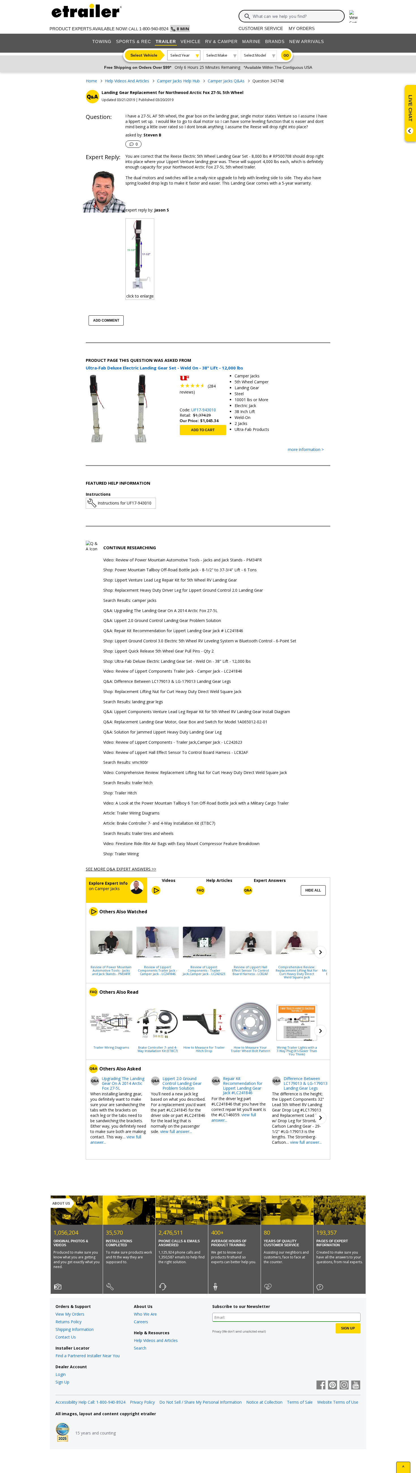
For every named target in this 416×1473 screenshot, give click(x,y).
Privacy (216, 1331)
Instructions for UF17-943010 (124, 503)
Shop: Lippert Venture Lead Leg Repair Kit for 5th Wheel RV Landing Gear (170, 580)
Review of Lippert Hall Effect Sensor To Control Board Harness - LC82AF (250, 970)
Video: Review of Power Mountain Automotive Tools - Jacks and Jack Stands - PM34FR (182, 560)
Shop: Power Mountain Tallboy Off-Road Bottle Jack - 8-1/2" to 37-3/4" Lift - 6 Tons (180, 570)
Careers (141, 1321)
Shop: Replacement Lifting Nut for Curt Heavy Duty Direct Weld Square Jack (172, 691)
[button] (320, 952)
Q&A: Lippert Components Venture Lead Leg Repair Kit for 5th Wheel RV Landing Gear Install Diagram (196, 711)
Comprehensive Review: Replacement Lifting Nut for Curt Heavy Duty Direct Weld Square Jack (297, 972)
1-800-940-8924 (153, 28)
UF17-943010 (203, 409)
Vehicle (191, 41)
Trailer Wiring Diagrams (111, 1047)
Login (60, 1374)
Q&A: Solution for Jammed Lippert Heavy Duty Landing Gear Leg (162, 732)
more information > (306, 449)
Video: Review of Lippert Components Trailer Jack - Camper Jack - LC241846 (172, 671)
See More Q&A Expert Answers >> (121, 869)
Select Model (255, 55)
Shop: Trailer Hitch (120, 793)
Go (286, 55)
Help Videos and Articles (156, 1340)
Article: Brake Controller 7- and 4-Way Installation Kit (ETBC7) (159, 823)
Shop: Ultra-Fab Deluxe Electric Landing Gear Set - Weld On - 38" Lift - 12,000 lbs (177, 661)
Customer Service (261, 28)
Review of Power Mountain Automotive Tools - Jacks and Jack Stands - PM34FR (111, 970)
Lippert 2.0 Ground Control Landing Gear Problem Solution (181, 1083)
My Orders (302, 28)
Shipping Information (74, 1329)
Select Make (216, 55)
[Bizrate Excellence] (62, 1433)
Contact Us (65, 1337)
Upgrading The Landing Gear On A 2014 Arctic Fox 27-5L (123, 1083)
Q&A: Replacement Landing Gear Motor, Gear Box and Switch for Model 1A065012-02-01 (185, 722)
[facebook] (321, 1385)
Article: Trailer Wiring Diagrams (131, 813)
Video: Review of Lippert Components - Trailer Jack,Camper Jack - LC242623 (172, 742)
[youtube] (356, 1385)
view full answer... (176, 1131)
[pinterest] (332, 1385)
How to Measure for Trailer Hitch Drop (204, 1049)
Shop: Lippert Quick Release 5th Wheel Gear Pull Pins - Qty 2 (158, 651)
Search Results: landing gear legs (133, 702)
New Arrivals (306, 41)
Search (140, 1348)
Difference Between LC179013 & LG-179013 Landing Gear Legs (305, 1083)
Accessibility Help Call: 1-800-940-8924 (90, 1402)
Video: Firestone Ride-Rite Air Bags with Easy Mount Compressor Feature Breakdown (181, 843)
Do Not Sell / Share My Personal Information (200, 1402)
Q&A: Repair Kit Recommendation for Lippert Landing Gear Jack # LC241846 (173, 630)
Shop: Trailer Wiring (121, 854)
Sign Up (62, 1382)
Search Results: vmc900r (125, 762)
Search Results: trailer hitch (128, 783)
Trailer (166, 41)
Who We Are (145, 1314)
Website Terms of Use (337, 1402)
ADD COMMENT (106, 320)
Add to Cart (203, 430)
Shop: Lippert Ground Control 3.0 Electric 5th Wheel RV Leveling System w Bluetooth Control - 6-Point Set (199, 641)
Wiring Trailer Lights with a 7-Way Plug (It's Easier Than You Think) (296, 1050)
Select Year (180, 55)
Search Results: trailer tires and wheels (138, 833)
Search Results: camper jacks (129, 600)
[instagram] (344, 1385)
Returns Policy (68, 1321)
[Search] (247, 16)
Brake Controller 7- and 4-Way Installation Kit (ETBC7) (158, 1049)
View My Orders (69, 1314)
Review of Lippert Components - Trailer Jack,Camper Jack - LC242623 (204, 970)
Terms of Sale (300, 1402)
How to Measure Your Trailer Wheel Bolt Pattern (250, 1049)
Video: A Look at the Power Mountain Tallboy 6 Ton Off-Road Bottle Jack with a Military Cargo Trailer (196, 803)
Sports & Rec (133, 41)
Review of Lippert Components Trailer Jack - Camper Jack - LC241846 (157, 970)
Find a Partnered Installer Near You (87, 1355)
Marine (251, 41)
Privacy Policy (142, 1402)
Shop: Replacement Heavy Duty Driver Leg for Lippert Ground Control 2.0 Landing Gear (183, 590)
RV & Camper (221, 41)
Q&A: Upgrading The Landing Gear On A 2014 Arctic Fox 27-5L (160, 610)
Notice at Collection (264, 1402)
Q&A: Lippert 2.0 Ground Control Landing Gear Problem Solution (162, 620)
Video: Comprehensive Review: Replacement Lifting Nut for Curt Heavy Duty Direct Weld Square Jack (195, 772)
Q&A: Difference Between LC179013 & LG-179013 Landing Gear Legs (167, 681)
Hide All (313, 890)
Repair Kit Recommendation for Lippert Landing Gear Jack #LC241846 (242, 1085)
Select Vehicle (143, 55)
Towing (101, 41)
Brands (275, 41)
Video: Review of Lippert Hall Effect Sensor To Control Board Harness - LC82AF (175, 752)
